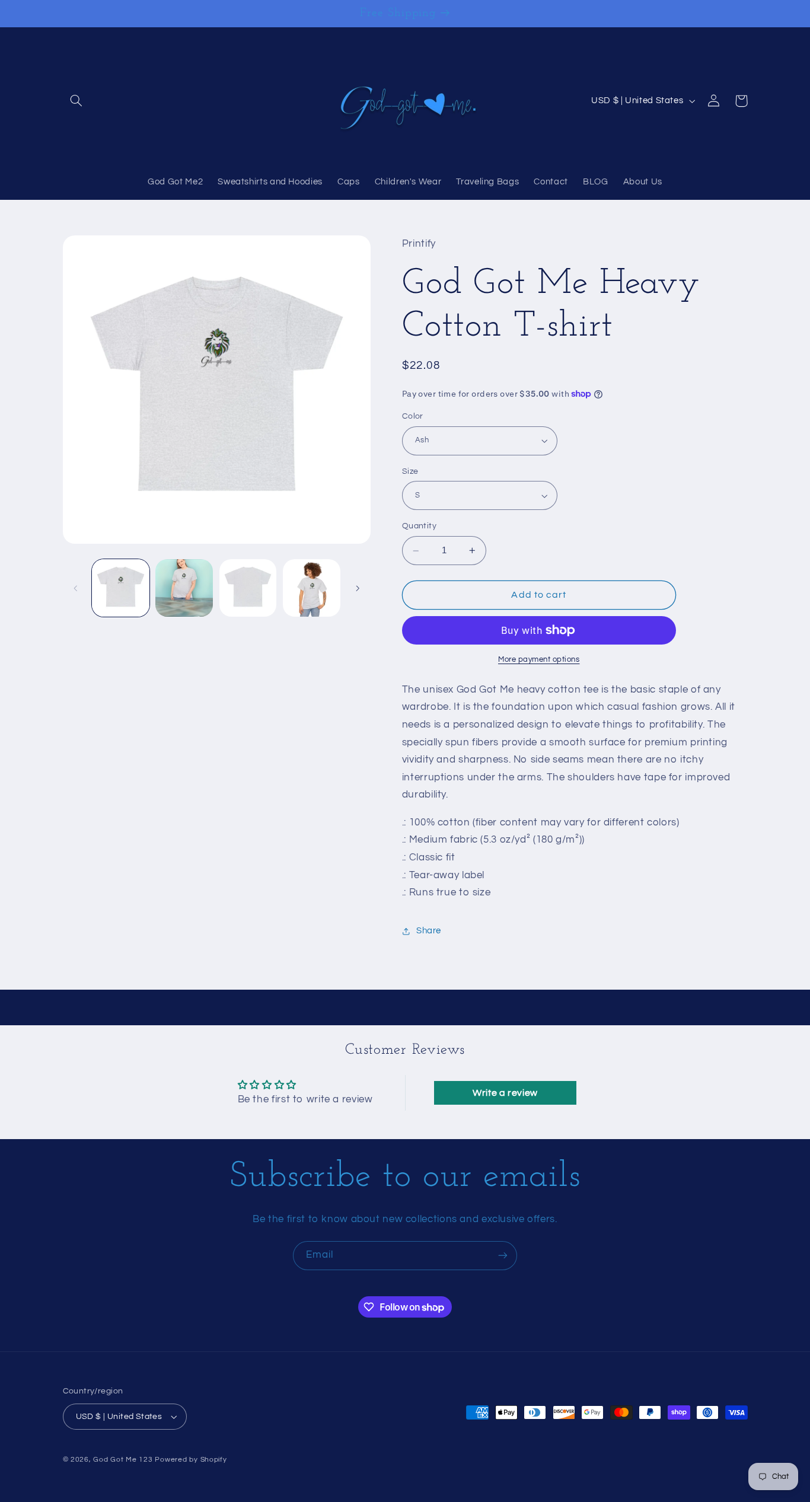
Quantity (419, 526)
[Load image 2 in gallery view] (184, 588)
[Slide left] (76, 588)
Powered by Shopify (191, 1459)
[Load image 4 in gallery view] (311, 588)
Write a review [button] (505, 1093)
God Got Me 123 (122, 1459)
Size (410, 471)
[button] (76, 100)
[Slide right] (358, 588)
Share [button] (428, 930)
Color (412, 416)
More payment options (539, 660)
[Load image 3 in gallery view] (248, 588)
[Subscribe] (502, 1255)
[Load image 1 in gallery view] (120, 588)
